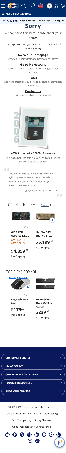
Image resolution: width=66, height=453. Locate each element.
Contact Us (33, 91)
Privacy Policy (34, 413)
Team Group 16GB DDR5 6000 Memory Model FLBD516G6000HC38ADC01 (45, 301)
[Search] (23, 6)
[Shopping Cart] (62, 6)
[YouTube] (51, 434)
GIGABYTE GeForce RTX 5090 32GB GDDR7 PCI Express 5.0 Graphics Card (20, 234)
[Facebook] (15, 434)
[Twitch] (58, 434)
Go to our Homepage (33, 55)
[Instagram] (29, 434)
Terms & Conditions (16, 413)
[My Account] (56, 6)
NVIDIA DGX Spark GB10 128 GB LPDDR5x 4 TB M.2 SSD (44, 234)
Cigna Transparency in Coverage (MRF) (32, 426)
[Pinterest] (44, 434)
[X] (22, 434)
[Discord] (30, 440)
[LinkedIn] (36, 434)
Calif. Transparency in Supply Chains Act (32, 420)
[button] (33, 14)
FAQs (33, 78)
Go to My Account (33, 64)
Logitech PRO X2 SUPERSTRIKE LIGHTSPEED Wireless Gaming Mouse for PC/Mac (20, 301)
